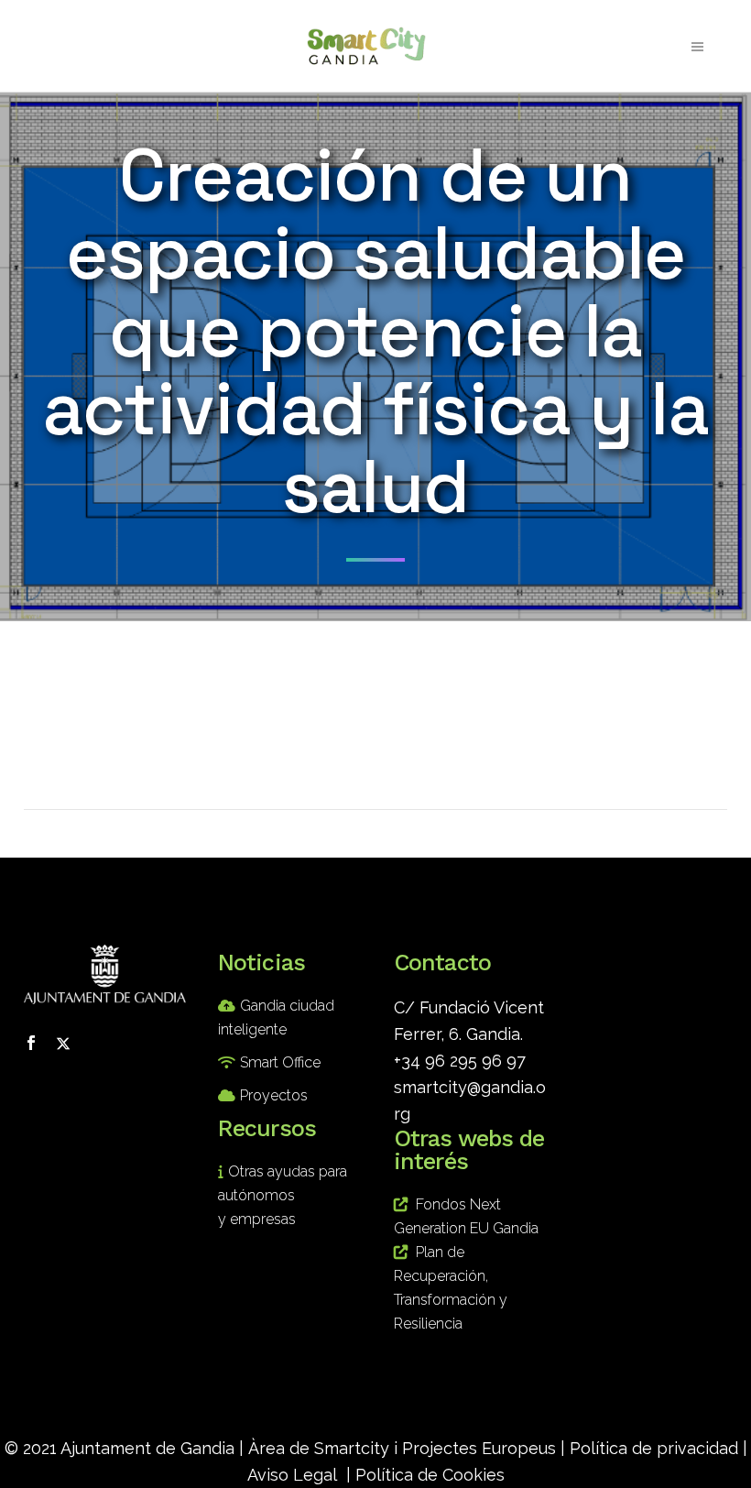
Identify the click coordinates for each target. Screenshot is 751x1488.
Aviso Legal (292, 1474)
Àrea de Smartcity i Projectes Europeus (402, 1448)
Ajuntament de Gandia (147, 1448)
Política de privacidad (654, 1448)
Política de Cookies (430, 1474)
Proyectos (274, 1095)
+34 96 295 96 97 (460, 1060)
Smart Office (280, 1062)
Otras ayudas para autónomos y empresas (282, 1195)
